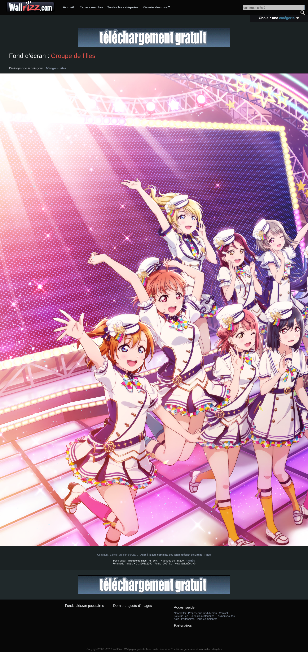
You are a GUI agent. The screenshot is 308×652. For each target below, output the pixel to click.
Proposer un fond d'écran (202, 613)
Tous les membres (207, 619)
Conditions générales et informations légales (196, 649)
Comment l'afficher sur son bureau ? (117, 554)
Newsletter (180, 613)
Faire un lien (181, 616)
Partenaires (187, 619)
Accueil (68, 7)
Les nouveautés (225, 616)
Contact (223, 613)
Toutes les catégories (122, 7)
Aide (176, 619)
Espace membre (91, 7)
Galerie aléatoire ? (156, 7)
